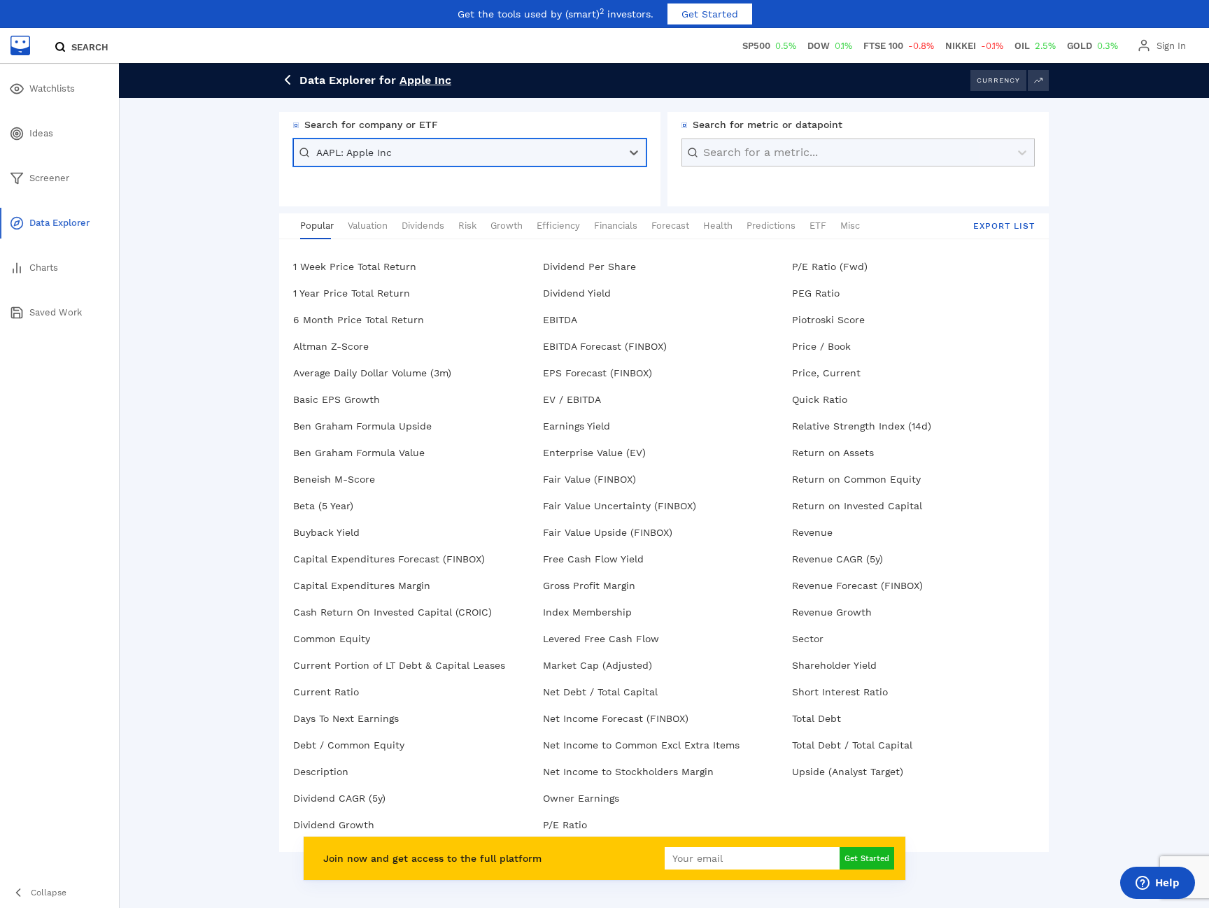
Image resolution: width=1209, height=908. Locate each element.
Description (320, 771)
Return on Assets (833, 452)
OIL (1035, 46)
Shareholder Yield (834, 665)
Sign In (1171, 46)
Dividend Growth (333, 824)
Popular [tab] (317, 225)
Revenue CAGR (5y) (837, 559)
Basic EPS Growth (336, 399)
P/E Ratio (565, 824)
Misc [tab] (850, 225)
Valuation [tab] (368, 225)
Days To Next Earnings (346, 718)
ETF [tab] (817, 225)
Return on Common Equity (856, 479)
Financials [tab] (615, 225)
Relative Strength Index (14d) (861, 426)
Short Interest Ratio (840, 691)
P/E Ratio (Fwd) (830, 266)
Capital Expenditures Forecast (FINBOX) (389, 559)
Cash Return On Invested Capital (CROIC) (392, 612)
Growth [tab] (506, 225)
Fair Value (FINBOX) (589, 479)
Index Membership (587, 612)
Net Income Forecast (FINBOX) (615, 718)
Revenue (812, 532)
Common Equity (331, 638)
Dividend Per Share (589, 266)
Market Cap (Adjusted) (597, 665)
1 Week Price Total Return (354, 266)
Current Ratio (326, 691)
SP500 (769, 46)
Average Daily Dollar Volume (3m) (372, 372)
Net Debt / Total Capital (600, 691)
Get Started (709, 14)
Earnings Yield (576, 426)
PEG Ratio (816, 293)
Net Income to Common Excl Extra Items (641, 745)
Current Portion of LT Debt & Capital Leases (399, 665)
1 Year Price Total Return (351, 293)
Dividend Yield (577, 293)
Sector (807, 638)
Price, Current (826, 372)
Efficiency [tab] (558, 225)
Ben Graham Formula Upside (362, 426)
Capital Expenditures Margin (361, 585)
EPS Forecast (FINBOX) (597, 372)
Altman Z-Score (331, 346)
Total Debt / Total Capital (852, 745)
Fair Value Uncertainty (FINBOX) (619, 505)
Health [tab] (718, 225)
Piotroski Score (828, 319)
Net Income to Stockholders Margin (628, 771)
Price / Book (821, 346)
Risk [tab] (467, 225)
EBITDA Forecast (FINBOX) (605, 346)
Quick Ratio (819, 399)
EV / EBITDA (572, 399)
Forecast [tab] (670, 225)
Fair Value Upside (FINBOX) (607, 532)
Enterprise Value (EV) (594, 452)
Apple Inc (425, 80)
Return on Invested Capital (857, 505)
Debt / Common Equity (348, 745)
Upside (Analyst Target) (847, 771)
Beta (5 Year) (323, 505)
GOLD (1092, 46)
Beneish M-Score (334, 479)
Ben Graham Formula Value (359, 452)
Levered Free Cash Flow (601, 638)
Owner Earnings (581, 798)
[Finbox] (20, 45)
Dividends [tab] (423, 225)
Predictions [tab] (771, 225)
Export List (1004, 226)
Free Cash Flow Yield (593, 559)
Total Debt (816, 718)
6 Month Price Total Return (358, 319)
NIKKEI (974, 46)
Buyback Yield (326, 532)
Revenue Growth (832, 612)
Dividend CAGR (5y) (339, 798)
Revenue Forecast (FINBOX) (857, 585)
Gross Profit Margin (589, 585)
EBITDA (560, 319)
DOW (829, 46)
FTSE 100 (898, 46)
